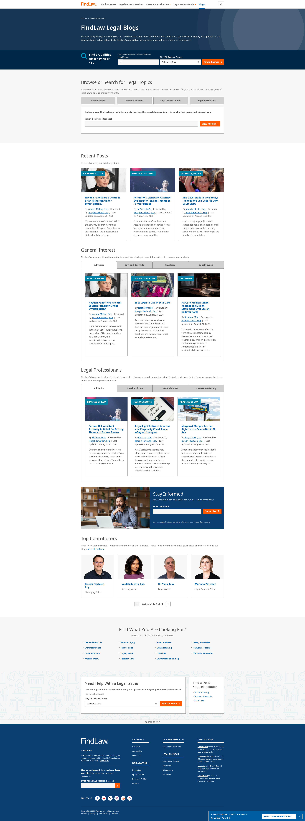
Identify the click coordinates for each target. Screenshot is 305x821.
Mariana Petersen (205, 584)
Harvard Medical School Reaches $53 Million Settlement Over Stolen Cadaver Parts (195, 307)
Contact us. (104, 761)
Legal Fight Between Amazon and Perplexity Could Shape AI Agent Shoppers (152, 429)
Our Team (136, 747)
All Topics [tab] (99, 264)
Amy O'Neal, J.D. (193, 437)
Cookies (114, 814)
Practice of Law (92, 658)
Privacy (92, 814)
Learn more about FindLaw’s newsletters (166, 522)
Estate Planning (164, 647)
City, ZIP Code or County (171, 57)
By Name (135, 783)
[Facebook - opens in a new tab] (97, 798)
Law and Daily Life (93, 642)
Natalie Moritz (145, 307)
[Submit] (117, 785)
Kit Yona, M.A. (144, 209)
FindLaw (84, 18)
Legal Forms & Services (172, 747)
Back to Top (154, 722)
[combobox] (138, 62)
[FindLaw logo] (90, 4)
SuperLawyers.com (205, 756)
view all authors (96, 549)
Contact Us (136, 755)
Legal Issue (123, 57)
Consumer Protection (203, 653)
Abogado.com (203, 766)
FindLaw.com (203, 747)
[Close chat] (299, 816)
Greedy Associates (201, 642)
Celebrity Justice (92, 653)
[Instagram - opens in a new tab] (116, 798)
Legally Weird (127, 653)
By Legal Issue (138, 774)
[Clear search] (198, 62)
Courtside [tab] (170, 264)
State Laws (199, 700)
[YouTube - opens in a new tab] (104, 798)
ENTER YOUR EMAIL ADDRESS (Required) (97, 781)
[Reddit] (123, 798)
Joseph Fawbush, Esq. (99, 212)
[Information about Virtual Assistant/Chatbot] (229, 817)
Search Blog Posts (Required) (98, 119)
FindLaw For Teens (201, 647)
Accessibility (137, 751)
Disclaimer (103, 814)
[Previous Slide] (137, 604)
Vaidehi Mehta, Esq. (98, 209)
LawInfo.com (203, 776)
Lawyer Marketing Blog (168, 658)
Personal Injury (128, 642)
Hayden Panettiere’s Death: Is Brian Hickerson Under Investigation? (102, 200)
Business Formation (204, 696)
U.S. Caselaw (168, 770)
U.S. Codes (167, 774)
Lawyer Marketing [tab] (206, 388)
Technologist (127, 647)
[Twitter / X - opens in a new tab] (110, 798)
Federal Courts (128, 658)
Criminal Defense (93, 647)
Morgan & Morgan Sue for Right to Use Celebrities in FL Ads (198, 429)
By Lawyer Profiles (139, 779)
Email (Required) (161, 506)
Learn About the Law (171, 761)
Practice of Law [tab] (135, 388)
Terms (83, 814)
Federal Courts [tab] (170, 388)
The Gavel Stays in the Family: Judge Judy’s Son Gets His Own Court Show (200, 200)
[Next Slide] (168, 604)
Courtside (161, 653)
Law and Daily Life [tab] (134, 264)
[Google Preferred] (129, 798)
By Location (136, 770)
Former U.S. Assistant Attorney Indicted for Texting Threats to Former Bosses (152, 200)
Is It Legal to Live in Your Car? (152, 302)
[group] (152, 581)
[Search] (221, 4)
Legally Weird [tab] (206, 264)
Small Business (164, 642)
